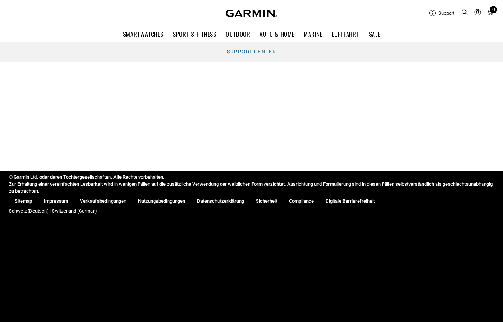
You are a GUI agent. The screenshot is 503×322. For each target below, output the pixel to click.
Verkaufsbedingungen (103, 201)
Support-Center (252, 52)
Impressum (56, 201)
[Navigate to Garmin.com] (251, 13)
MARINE (313, 34)
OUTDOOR (238, 34)
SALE (374, 34)
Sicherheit (266, 201)
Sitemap (23, 201)
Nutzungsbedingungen (161, 201)
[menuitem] (442, 13)
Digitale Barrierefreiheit (350, 201)
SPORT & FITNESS (195, 34)
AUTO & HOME (277, 34)
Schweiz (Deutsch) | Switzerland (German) (53, 211)
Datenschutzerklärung (220, 201)
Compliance (301, 201)
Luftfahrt (345, 34)
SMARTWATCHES (143, 34)
